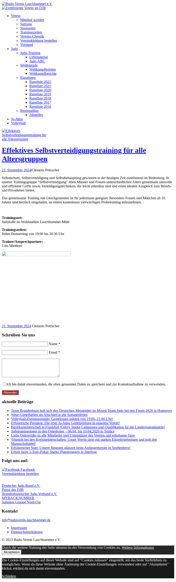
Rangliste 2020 (40, 90)
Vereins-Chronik (32, 36)
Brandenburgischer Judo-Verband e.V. (29, 494)
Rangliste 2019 (40, 94)
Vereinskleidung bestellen (38, 40)
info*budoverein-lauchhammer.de (26, 520)
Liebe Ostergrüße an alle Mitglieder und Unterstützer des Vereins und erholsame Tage (73, 435)
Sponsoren (28, 28)
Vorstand (26, 45)
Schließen (9, 576)
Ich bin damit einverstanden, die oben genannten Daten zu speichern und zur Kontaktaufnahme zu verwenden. (86, 384)
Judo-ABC (37, 61)
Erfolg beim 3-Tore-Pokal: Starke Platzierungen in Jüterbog (54, 452)
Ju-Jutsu (17, 119)
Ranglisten (28, 78)
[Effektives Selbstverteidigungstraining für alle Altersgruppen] (25, 139)
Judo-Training (30, 53)
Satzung (26, 24)
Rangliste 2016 (40, 106)
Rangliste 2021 (40, 86)
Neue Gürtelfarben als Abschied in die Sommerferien (49, 415)
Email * (54, 352)
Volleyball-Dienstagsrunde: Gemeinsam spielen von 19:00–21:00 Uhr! (62, 419)
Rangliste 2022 (40, 82)
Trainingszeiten (31, 32)
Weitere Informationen (138, 547)
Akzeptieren (11, 552)
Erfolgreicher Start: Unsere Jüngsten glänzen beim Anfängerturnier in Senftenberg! (70, 448)
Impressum (19, 528)
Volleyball (18, 123)
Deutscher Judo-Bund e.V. (21, 486)
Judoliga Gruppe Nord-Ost (21, 502)
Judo (14, 49)
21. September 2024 (16, 170)
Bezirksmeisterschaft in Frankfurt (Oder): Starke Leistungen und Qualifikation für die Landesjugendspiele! (88, 427)
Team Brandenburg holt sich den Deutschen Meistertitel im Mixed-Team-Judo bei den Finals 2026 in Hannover (91, 411)
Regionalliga (29, 111)
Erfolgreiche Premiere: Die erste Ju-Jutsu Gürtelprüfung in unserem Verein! (65, 423)
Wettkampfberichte (43, 73)
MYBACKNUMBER (18, 498)
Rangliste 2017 (40, 102)
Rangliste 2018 (40, 98)
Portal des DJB (13, 490)
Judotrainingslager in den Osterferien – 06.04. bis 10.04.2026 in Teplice (63, 431)
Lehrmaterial (38, 57)
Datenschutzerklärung (27, 532)
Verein (15, 16)
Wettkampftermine (42, 69)
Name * (54, 344)
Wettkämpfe (29, 65)
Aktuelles (36, 115)
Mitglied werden (32, 20)
